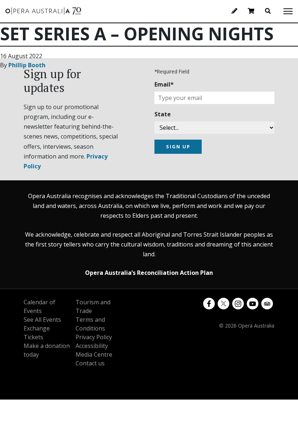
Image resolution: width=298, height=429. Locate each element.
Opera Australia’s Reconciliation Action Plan (149, 273)
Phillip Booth (26, 65)
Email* (164, 84)
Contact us (90, 363)
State (162, 114)
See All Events (42, 320)
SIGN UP (178, 146)
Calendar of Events (39, 306)
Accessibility (92, 346)
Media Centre (94, 354)
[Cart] (251, 11)
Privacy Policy (94, 337)
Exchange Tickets (37, 332)
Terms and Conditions (90, 324)
